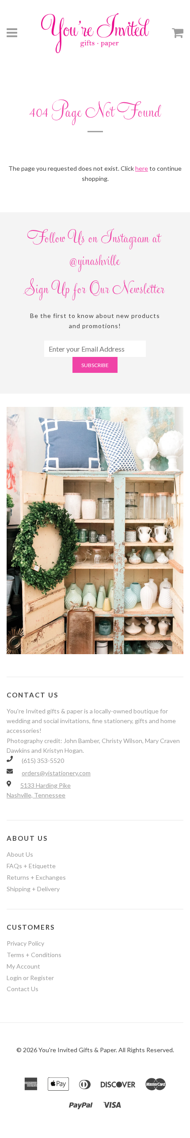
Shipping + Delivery (33, 889)
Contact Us (22, 988)
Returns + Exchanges (36, 877)
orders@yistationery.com (56, 773)
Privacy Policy (25, 943)
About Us (20, 854)
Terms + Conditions (34, 954)
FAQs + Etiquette (31, 866)
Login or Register (30, 977)
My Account (23, 966)
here (141, 168)
